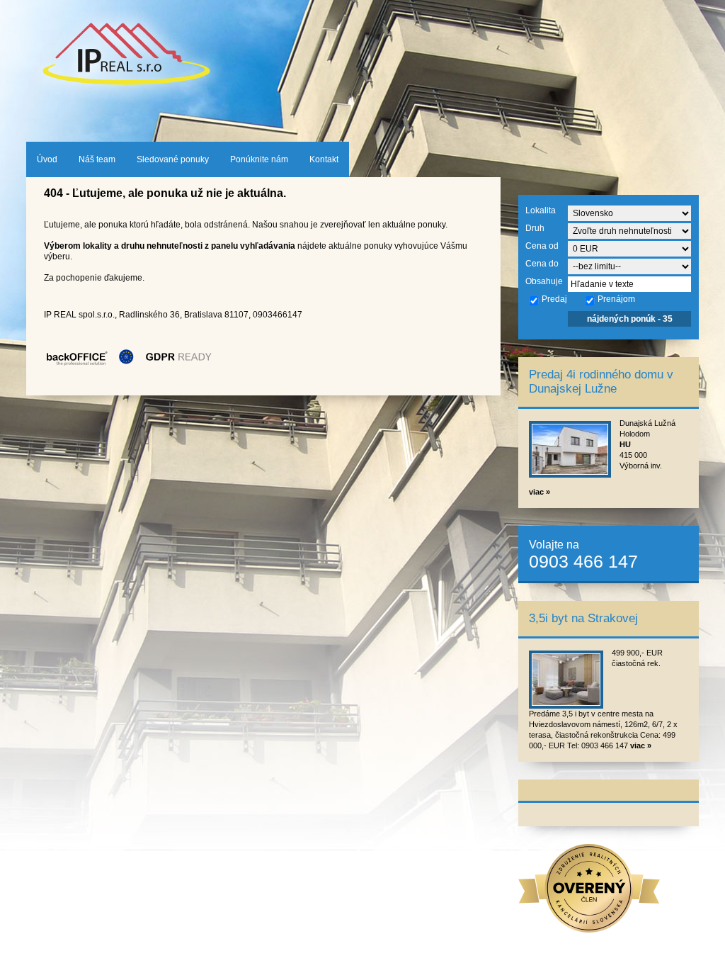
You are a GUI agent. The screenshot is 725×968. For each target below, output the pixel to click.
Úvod (47, 159)
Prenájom (616, 299)
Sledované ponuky (173, 159)
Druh (534, 228)
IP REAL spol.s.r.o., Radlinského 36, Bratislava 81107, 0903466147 (173, 315)
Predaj (554, 299)
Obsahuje (544, 281)
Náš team (97, 159)
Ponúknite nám (259, 159)
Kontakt (323, 159)
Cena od (542, 246)
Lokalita (540, 210)
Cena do (542, 264)
